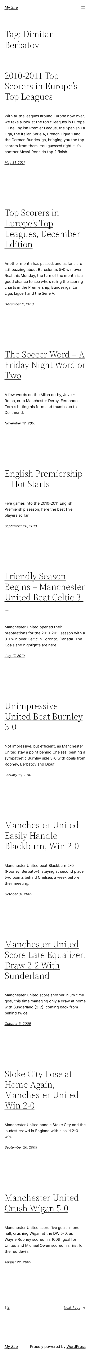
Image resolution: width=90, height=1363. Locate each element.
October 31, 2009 (18, 894)
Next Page (75, 1307)
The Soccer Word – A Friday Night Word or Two (45, 365)
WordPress (76, 1346)
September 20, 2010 (21, 526)
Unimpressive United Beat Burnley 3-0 (44, 716)
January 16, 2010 (18, 775)
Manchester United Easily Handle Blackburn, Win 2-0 (42, 835)
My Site (11, 7)
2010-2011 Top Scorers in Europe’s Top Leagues (41, 86)
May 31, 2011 (15, 162)
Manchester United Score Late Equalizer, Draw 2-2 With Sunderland (45, 960)
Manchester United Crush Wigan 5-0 (42, 1202)
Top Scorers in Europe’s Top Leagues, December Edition (42, 228)
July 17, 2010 (15, 656)
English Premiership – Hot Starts (43, 478)
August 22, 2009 (18, 1262)
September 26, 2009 (21, 1147)
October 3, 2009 (18, 1023)
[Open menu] (83, 7)
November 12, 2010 (20, 423)
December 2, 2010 (19, 304)
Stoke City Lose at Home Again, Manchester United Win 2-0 (42, 1090)
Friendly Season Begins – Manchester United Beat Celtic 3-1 (45, 592)
